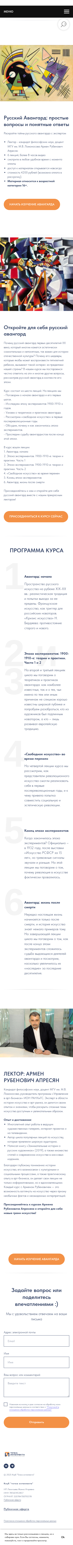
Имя (6, 1353)
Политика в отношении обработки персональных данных (30, 1520)
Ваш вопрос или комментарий (22, 1375)
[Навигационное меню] (66, 12)
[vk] (6, 1466)
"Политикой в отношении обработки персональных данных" (34, 1408)
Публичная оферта (12, 1499)
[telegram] (12, 1466)
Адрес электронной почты (20, 1332)
